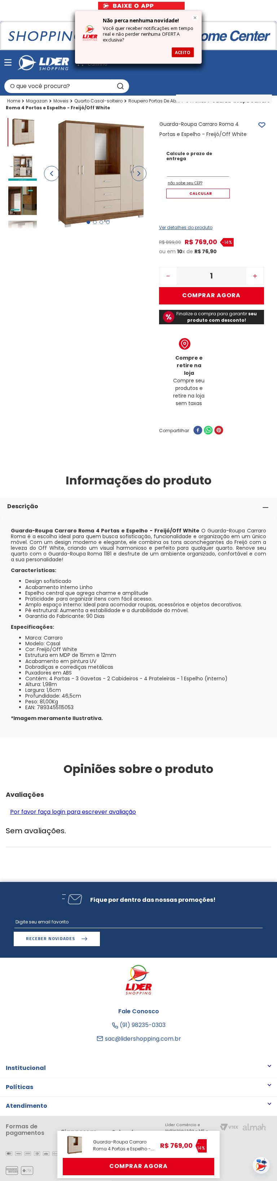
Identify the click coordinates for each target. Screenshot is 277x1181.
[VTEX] (229, 1128)
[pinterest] (218, 431)
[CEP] (198, 164)
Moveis (61, 101)
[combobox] (66, 86)
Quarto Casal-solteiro (98, 101)
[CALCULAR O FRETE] (198, 193)
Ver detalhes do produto (185, 227)
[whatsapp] (208, 431)
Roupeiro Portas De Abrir (154, 101)
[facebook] (197, 431)
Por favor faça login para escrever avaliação (73, 812)
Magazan (37, 101)
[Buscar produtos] (120, 86)
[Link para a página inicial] (14, 101)
